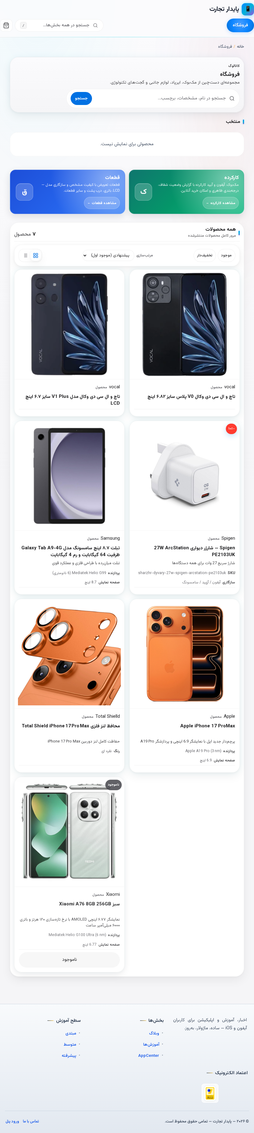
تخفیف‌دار (204, 255)
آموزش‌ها (151, 1044)
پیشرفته (69, 1055)
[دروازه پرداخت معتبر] (210, 1093)
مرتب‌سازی (144, 255)
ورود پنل (12, 1121)
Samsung (110, 538)
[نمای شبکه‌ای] (35, 255)
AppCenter (148, 1055)
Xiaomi (113, 894)
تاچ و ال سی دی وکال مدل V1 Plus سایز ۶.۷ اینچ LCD (72, 400)
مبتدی (70, 1033)
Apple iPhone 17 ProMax (207, 726)
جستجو (81, 98)
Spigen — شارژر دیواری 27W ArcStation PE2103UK (194, 552)
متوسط (70, 1044)
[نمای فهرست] (25, 255)
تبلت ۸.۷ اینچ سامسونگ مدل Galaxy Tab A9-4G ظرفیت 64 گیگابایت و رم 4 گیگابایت (70, 552)
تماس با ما (31, 1121)
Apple (229, 716)
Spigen (228, 538)
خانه (240, 47)
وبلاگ (154, 1033)
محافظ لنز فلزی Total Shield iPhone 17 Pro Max (71, 726)
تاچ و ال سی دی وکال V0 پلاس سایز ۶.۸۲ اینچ (191, 397)
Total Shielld (107, 716)
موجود (226, 255)
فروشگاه (240, 25)
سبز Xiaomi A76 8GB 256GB (89, 904)
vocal (114, 387)
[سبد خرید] (6, 25)
